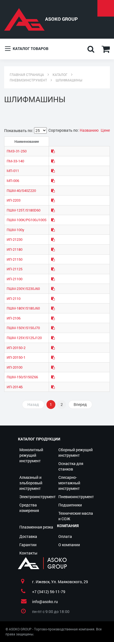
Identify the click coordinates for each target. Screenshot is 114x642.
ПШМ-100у (15, 229)
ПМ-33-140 (15, 160)
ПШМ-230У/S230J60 (23, 288)
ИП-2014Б (15, 386)
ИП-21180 (14, 249)
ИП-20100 (14, 367)
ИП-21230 (14, 239)
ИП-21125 (14, 268)
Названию (89, 130)
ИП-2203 (13, 200)
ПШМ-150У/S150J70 (23, 327)
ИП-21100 (14, 278)
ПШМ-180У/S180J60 (23, 308)
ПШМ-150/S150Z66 (22, 376)
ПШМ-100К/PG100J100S (26, 219)
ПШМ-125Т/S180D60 (23, 210)
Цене (105, 130)
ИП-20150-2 (16, 347)
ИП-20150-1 (16, 357)
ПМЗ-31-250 (17, 151)
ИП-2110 (13, 298)
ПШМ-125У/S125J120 (24, 337)
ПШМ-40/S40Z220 (21, 190)
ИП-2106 (13, 318)
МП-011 (13, 170)
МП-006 (13, 180)
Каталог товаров (30, 48)
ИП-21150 (14, 259)
